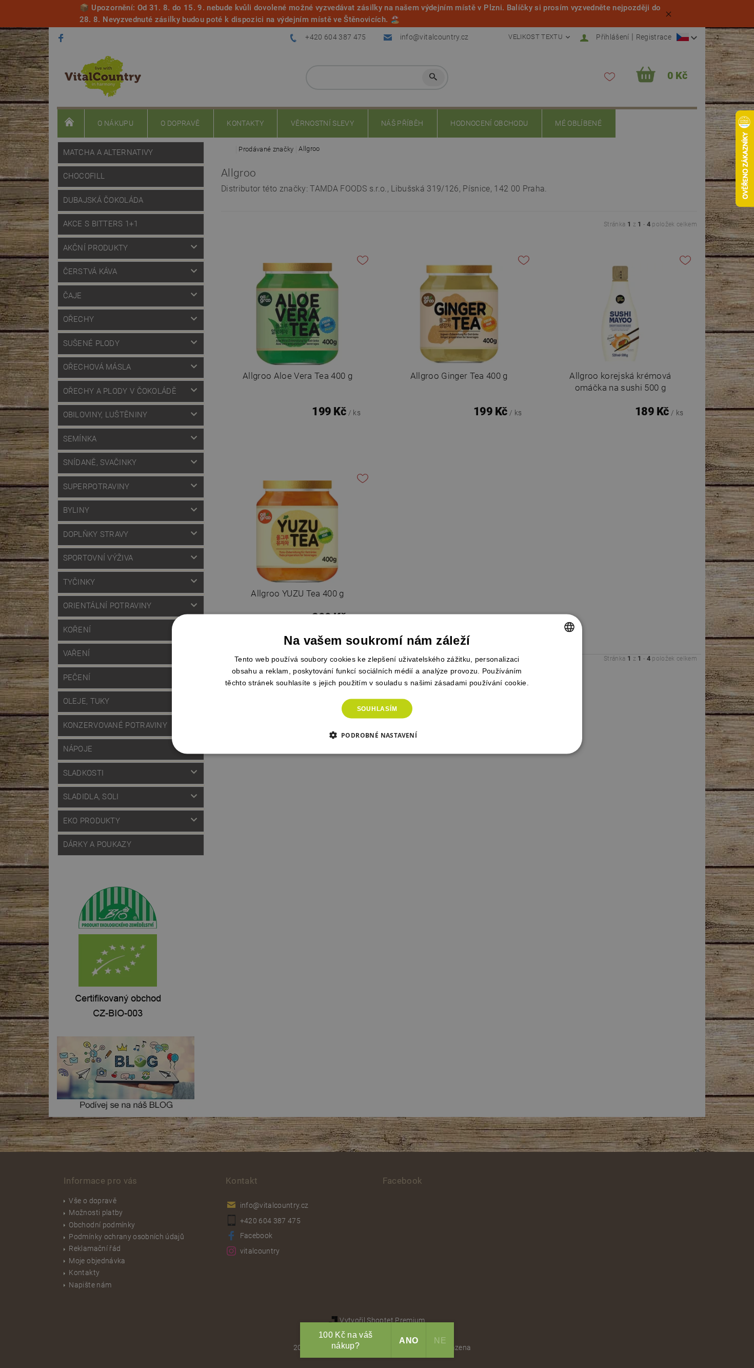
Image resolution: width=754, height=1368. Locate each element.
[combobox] (569, 627)
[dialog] (377, 684)
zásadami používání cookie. (481, 682)
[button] (377, 735)
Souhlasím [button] (377, 708)
